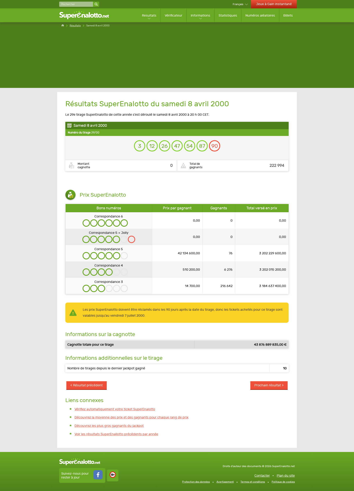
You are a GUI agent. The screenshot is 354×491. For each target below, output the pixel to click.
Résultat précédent (88, 385)
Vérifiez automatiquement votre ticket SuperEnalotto (115, 409)
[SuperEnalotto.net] (87, 15)
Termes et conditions (253, 481)
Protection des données (196, 481)
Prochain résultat (267, 385)
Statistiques (228, 15)
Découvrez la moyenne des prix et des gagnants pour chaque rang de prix (131, 417)
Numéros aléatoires (260, 15)
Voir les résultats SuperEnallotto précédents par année (116, 434)
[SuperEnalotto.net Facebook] (98, 478)
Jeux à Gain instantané (274, 4)
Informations (200, 15)
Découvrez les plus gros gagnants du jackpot (109, 426)
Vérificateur (173, 15)
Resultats (149, 15)
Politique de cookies (283, 481)
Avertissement (225, 481)
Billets (288, 15)
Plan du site (286, 476)
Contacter (262, 476)
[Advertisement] (177, 59)
